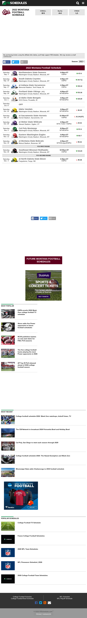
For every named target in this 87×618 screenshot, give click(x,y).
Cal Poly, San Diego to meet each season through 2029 (37, 442)
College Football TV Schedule (29, 523)
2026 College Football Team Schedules (33, 575)
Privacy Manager (43, 614)
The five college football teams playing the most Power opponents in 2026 (27, 352)
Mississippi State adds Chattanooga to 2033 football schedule (40, 469)
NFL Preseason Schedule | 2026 (30, 562)
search (77, 3)
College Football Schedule (22, 597)
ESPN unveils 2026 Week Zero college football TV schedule (27, 312)
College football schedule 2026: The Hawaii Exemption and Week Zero (43, 456)
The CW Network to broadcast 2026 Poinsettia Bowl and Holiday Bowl (43, 429)
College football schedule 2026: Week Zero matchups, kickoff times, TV (43, 416)
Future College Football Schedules (31, 536)
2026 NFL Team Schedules (28, 549)
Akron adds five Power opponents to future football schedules (26, 325)
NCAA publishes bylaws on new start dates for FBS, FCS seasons (27, 339)
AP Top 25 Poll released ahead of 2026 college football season (27, 365)
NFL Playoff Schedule (64, 598)
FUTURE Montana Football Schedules (43, 260)
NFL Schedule (65, 597)
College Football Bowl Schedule (22, 598)
